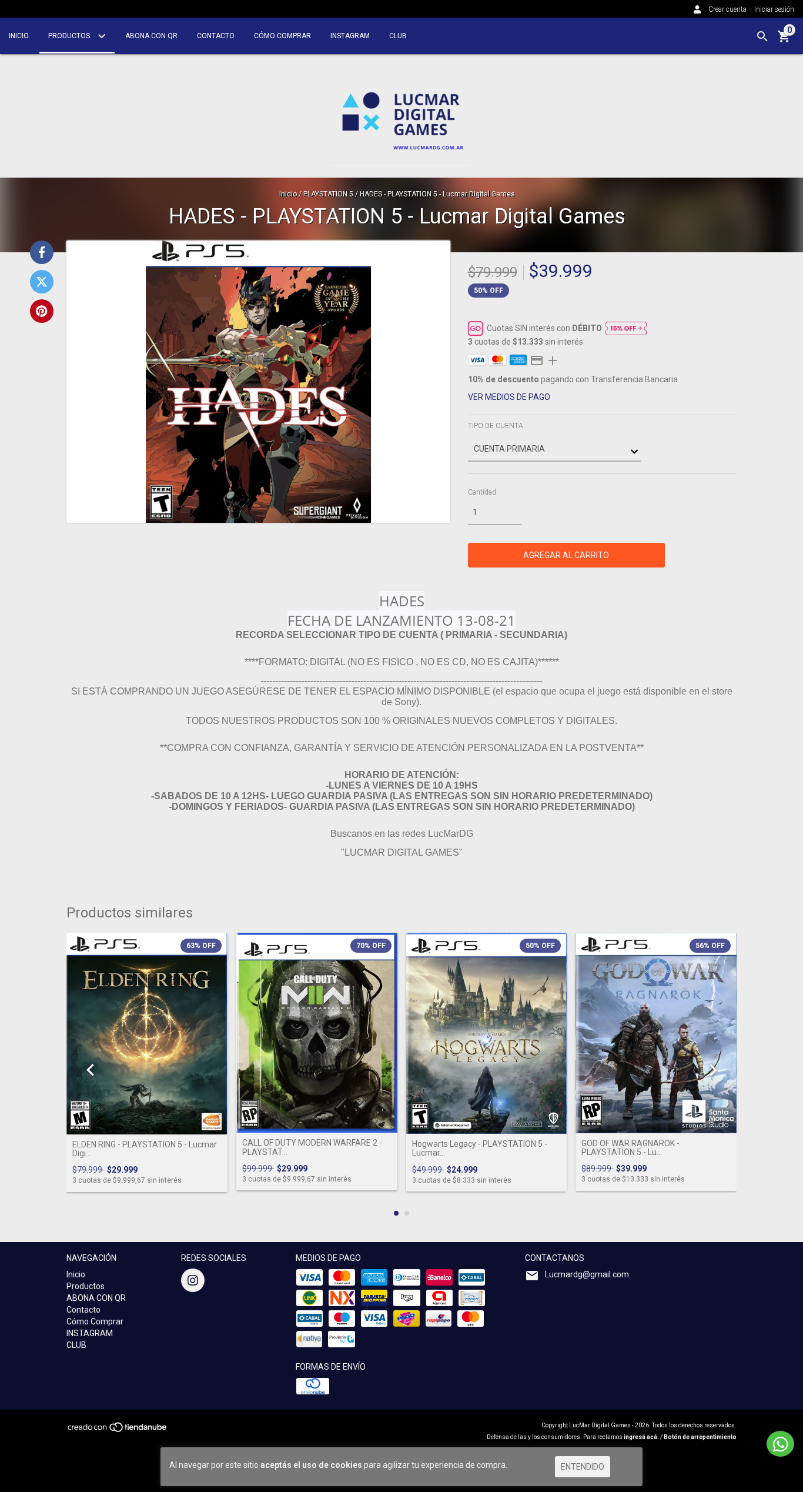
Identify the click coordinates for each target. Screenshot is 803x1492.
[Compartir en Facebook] (41, 252)
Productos (70, 36)
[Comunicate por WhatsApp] (780, 1444)
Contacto (216, 36)
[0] (784, 40)
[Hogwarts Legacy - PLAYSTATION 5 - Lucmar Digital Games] (486, 1033)
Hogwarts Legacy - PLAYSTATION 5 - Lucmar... (479, 1148)
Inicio (19, 36)
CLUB (398, 36)
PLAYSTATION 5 (328, 194)
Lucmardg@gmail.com (587, 1274)
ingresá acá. (641, 1437)
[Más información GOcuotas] (626, 328)
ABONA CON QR (151, 36)
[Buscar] (762, 36)
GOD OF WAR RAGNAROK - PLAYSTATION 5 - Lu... (630, 1148)
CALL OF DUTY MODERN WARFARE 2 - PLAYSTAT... (312, 1147)
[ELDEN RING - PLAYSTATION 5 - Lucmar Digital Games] (146, 1033)
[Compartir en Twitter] (41, 281)
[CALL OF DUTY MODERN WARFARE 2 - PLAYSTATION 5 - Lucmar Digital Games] (316, 1033)
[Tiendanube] (117, 1431)
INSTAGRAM (350, 36)
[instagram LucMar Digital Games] (193, 1280)
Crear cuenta (727, 9)
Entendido (582, 1466)
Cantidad (482, 492)
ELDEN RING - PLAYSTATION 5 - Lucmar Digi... (144, 1149)
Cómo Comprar (282, 36)
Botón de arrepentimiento (700, 1437)
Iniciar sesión (774, 9)
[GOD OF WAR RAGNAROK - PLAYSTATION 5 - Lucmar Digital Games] (656, 1033)
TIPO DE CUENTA (495, 426)
